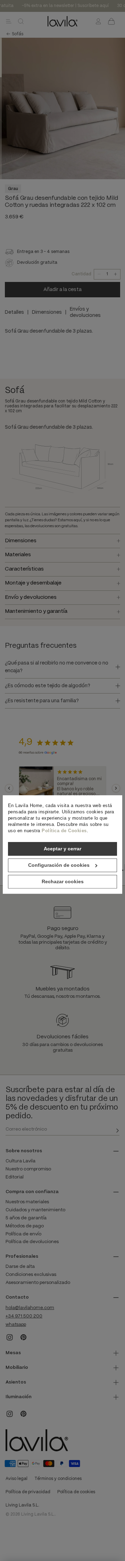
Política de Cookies (64, 830)
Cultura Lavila (20, 1161)
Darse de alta (20, 1266)
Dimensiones (47, 312)
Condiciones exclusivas (31, 1274)
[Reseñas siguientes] (116, 788)
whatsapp (16, 1324)
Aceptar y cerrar (62, 848)
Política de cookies (76, 1492)
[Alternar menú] (8, 21)
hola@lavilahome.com (30, 1308)
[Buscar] (20, 21)
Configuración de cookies (59, 865)
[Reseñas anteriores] (9, 788)
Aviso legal (16, 1479)
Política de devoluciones (32, 1242)
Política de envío (23, 1234)
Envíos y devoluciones (85, 312)
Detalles (14, 312)
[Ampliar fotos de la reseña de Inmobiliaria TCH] (36, 788)
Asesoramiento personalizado (38, 1282)
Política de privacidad (28, 1492)
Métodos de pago (25, 1226)
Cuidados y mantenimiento (35, 1210)
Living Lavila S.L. (22, 1505)
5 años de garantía (26, 1218)
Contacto (17, 1297)
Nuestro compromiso (28, 1169)
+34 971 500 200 (24, 1316)
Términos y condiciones (58, 1479)
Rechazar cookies (63, 881)
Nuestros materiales (27, 1202)
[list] (62, 788)
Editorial (15, 1177)
